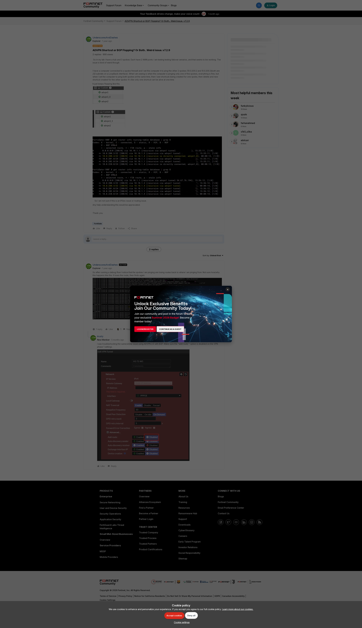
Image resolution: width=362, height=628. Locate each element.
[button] (181, 622)
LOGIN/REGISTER (145, 329)
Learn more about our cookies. (237, 609)
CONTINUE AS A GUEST (170, 329)
